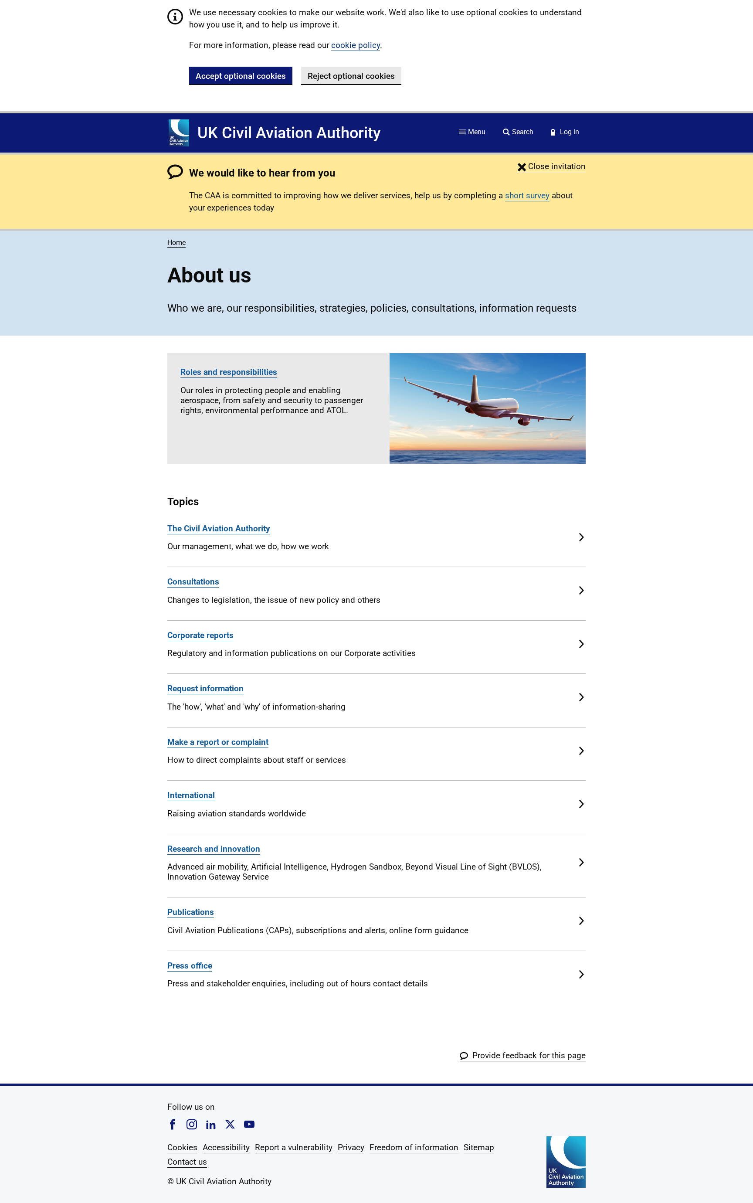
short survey (527, 195)
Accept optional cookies (241, 76)
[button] (552, 166)
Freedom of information (414, 1147)
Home (176, 242)
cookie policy (355, 45)
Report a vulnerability (293, 1147)
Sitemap (479, 1147)
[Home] (178, 133)
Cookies (182, 1147)
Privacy (351, 1147)
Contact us (187, 1162)
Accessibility (226, 1147)
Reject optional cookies (351, 76)
